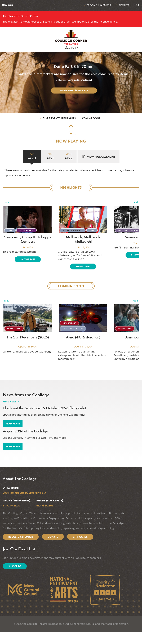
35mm (9, 230)
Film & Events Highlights (59, 118)
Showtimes (27, 259)
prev (6, 202)
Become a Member (98, 5)
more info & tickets (74, 90)
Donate (124, 5)
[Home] (71, 39)
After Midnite (26, 230)
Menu (9, 5)
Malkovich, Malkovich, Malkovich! (83, 239)
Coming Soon (91, 118)
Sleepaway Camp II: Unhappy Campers (27, 239)
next (135, 202)
